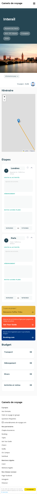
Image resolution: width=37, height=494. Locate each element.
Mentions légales (7, 468)
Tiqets (4, 438)
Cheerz (4, 445)
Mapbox (32, 151)
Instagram (5, 479)
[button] (18, 121)
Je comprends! (30, 489)
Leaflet (26, 151)
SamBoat (5, 456)
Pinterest (5, 483)
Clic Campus (6, 453)
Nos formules (6, 411)
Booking (4, 434)
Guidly (4, 449)
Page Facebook (7, 476)
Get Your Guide (7, 441)
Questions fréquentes (9, 419)
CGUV (3, 464)
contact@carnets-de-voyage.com (15, 422)
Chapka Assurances (8, 430)
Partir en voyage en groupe (11, 415)
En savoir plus (4, 492)
